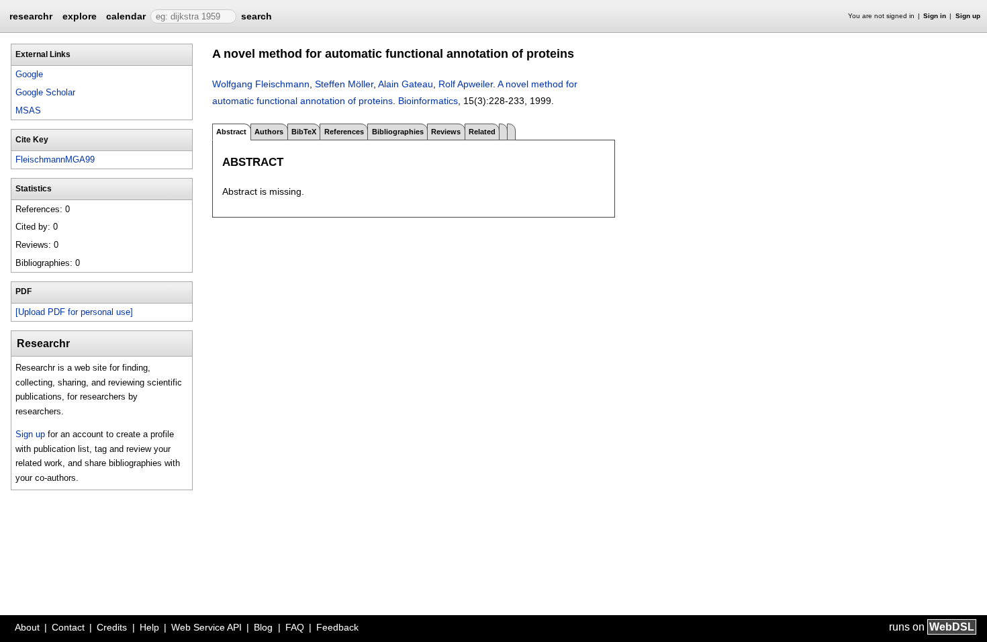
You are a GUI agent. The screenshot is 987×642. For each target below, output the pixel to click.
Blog (263, 627)
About (27, 627)
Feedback (337, 627)
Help (149, 627)
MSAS (28, 110)
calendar (126, 16)
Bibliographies (398, 132)
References (344, 132)
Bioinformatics (428, 100)
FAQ (294, 627)
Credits (112, 627)
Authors (268, 132)
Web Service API (206, 627)
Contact (68, 627)
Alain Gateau (405, 84)
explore (79, 16)
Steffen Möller (344, 84)
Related (482, 132)
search (256, 16)
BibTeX (303, 132)
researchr (30, 15)
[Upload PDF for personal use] (74, 312)
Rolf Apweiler (465, 84)
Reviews (446, 132)
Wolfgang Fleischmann (261, 84)
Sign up (967, 15)
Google (29, 74)
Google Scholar (45, 92)
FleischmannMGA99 (55, 159)
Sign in (934, 15)
